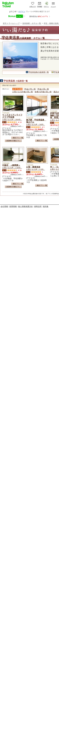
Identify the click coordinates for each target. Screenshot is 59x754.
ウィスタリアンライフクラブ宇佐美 (12, 116)
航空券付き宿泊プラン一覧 (13, 141)
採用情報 (13, 206)
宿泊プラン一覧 (17, 138)
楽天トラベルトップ (11, 23)
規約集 (45, 206)
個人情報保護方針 (25, 206)
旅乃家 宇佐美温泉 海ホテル (36, 121)
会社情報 (4, 206)
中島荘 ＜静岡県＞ (11, 165)
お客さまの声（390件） (12, 119)
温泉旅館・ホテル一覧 (31, 23)
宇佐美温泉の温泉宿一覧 (38, 72)
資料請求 (38, 206)
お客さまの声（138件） (12, 168)
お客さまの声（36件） (35, 124)
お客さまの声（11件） (35, 169)
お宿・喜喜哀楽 (33, 167)
